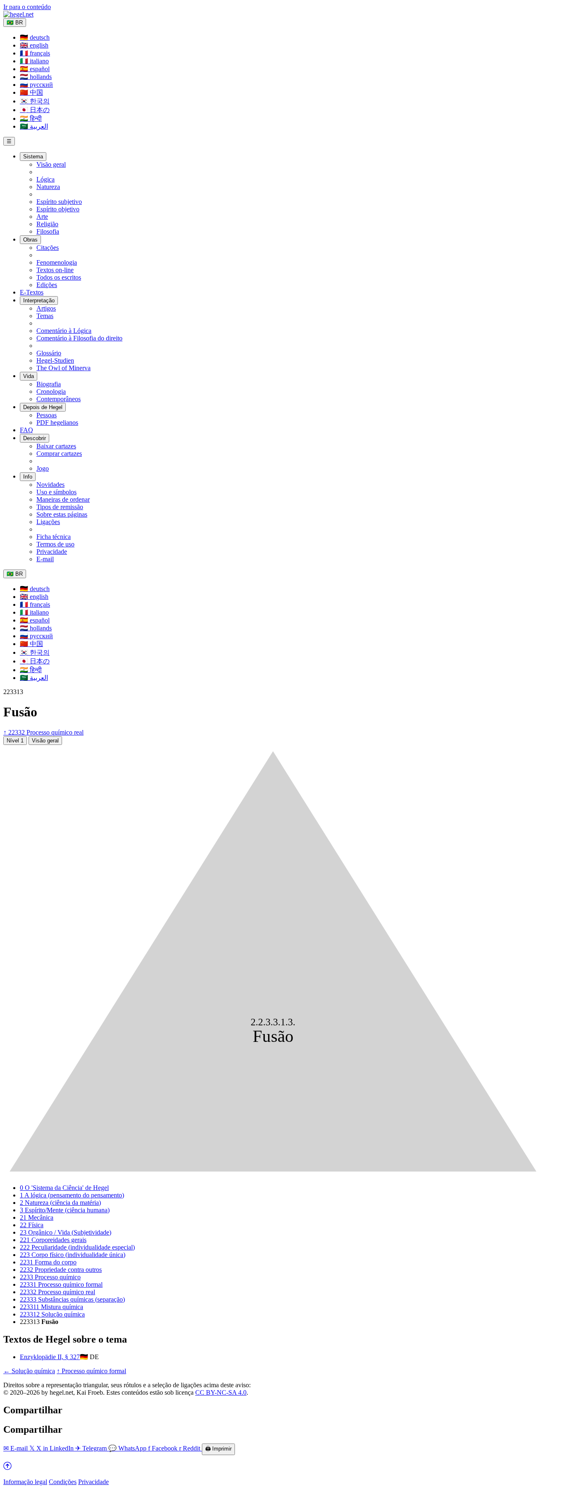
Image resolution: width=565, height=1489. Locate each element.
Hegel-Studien (55, 360)
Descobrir (34, 438)
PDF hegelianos (57, 422)
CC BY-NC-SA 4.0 (221, 1392)
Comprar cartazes (59, 453)
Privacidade (51, 551)
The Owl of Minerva (63, 367)
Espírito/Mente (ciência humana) (65, 1210)
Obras (30, 240)
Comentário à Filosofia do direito (79, 338)
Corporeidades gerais (53, 1239)
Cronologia (51, 391)
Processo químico (50, 1277)
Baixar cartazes (56, 446)
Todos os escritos (58, 277)
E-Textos (31, 292)
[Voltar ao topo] (7, 1467)
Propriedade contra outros (61, 1269)
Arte (42, 216)
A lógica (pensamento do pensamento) (72, 1195)
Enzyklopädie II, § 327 (50, 1356)
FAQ (26, 429)
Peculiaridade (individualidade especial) (77, 1247)
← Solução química (29, 1370)
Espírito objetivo (57, 209)
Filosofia (47, 231)
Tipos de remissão (59, 506)
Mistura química (51, 1306)
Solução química (52, 1314)
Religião (47, 223)
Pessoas (46, 415)
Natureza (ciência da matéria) (60, 1202)
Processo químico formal (61, 1284)
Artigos (46, 308)
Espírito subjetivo (59, 201)
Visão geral (51, 164)
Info (27, 477)
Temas (44, 315)
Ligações (48, 521)
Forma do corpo (48, 1262)
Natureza (48, 186)
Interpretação (39, 300)
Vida (28, 376)
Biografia (48, 384)
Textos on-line (55, 269)
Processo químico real (57, 1291)
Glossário (48, 353)
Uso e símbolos (56, 492)
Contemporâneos (58, 398)
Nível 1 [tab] (15, 740)
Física (31, 1224)
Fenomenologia (56, 262)
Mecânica (36, 1217)
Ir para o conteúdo (27, 6)
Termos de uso (55, 544)
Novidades (50, 484)
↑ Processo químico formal (91, 1370)
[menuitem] (35, 37)
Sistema (33, 156)
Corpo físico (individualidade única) (72, 1254)
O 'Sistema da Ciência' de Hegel (64, 1187)
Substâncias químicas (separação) (72, 1299)
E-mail (45, 559)
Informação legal (25, 1481)
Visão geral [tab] (45, 740)
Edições (46, 284)
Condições (63, 1481)
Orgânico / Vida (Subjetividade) (65, 1232)
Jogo (42, 468)
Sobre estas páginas (61, 514)
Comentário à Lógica (63, 330)
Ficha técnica (53, 536)
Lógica (45, 179)
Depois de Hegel (42, 407)
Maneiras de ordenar (63, 499)
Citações (47, 247)
